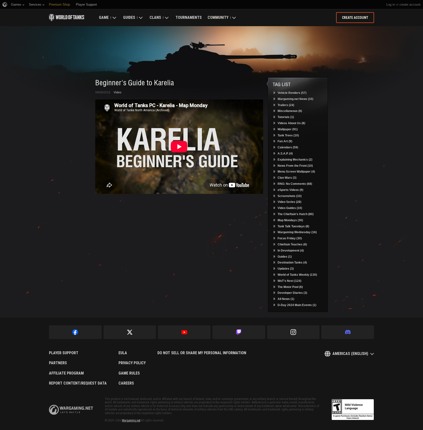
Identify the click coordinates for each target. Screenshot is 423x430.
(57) (292, 93)
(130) (297, 274)
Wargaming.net (131, 420)
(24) (286, 105)
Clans (155, 17)
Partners (58, 363)
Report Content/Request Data (78, 383)
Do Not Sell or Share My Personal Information (201, 353)
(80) (296, 214)
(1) (286, 117)
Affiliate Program (66, 373)
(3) (287, 177)
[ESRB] (352, 409)
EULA (122, 353)
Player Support (63, 353)
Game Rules (129, 373)
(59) (288, 147)
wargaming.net (71, 409)
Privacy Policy (132, 363)
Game (104, 17)
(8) (291, 123)
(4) (285, 153)
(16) (297, 232)
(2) (295, 159)
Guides (129, 17)
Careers (126, 383)
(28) (289, 202)
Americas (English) (350, 353)
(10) (295, 99)
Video (117, 92)
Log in (390, 4)
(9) (285, 141)
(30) (290, 220)
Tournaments (189, 17)
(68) (295, 184)
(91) (288, 129)
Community (218, 17)
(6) (290, 111)
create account (410, 4)
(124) (289, 281)
